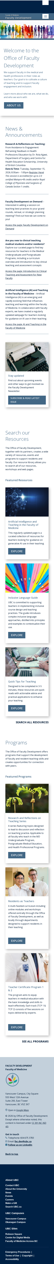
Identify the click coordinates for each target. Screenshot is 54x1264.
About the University (16, 1189)
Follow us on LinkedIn (20, 1144)
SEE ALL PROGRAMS (35, 1041)
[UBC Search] (45, 3)
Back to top (12, 1154)
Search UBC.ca (13, 1207)
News (8, 1192)
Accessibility (12, 1259)
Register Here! (36, 172)
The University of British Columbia (20, 5)
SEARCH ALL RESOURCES (32, 722)
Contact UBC (12, 1185)
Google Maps (22, 1110)
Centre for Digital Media (17, 1237)
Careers (9, 1199)
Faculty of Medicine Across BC (21, 1241)
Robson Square (13, 1234)
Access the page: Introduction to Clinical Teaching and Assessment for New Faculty (26, 275)
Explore (17, 551)
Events (9, 1196)
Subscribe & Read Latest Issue (25, 400)
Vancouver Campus (15, 1218)
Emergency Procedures (17, 1252)
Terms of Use (12, 1255)
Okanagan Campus (15, 1222)
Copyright (27, 1255)
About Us (14, 105)
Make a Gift (11, 1203)
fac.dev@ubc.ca (23, 1141)
